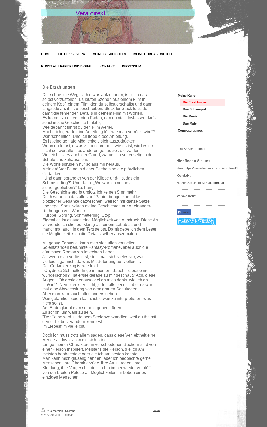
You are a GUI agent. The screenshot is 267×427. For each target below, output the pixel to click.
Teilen (185, 212)
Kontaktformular (213, 183)
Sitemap (70, 410)
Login (156, 410)
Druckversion (54, 410)
